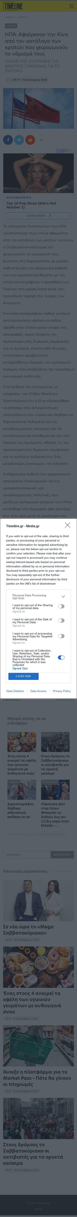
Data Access (38, 691)
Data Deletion (15, 691)
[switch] (61, 606)
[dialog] (38, 608)
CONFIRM (23, 676)
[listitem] (38, 597)
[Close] (69, 526)
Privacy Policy (62, 691)
